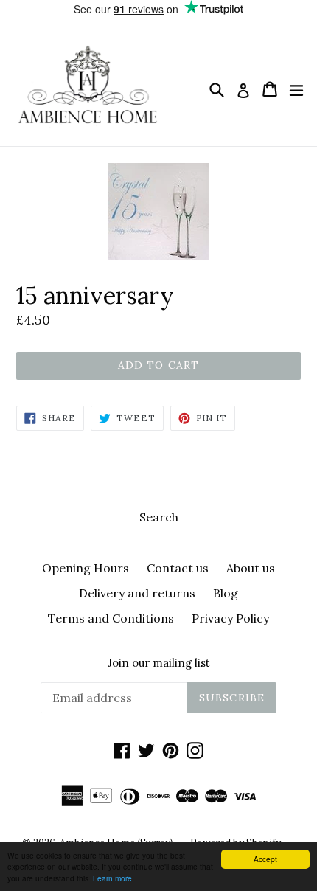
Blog (225, 593)
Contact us (178, 568)
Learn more (112, 878)
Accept (265, 858)
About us (250, 568)
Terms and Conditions (111, 618)
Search (158, 517)
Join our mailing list (159, 663)
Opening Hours (85, 568)
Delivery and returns (137, 593)
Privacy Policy (230, 618)
